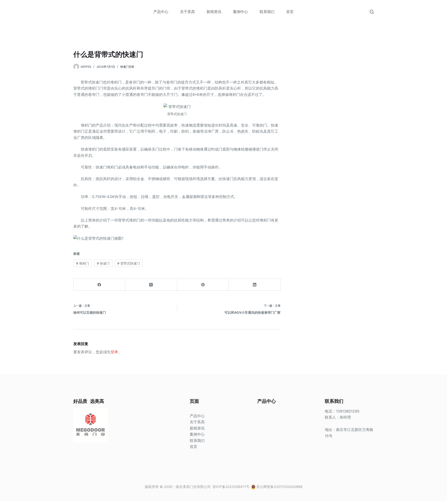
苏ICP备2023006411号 (231, 486)
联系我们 (267, 11)
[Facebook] (99, 285)
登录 (114, 352)
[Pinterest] (203, 285)
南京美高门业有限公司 (193, 486)
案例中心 (240, 11)
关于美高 (187, 11)
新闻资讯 (214, 11)
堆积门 (82, 263)
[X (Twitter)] (151, 285)
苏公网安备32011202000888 (279, 486)
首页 (290, 11)
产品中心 (160, 11)
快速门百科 (127, 66)
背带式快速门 (128, 263)
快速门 (103, 263)
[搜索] (372, 12)
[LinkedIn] (255, 285)
